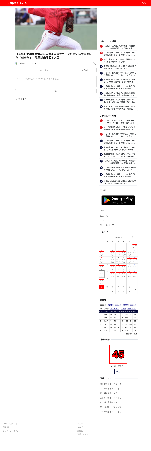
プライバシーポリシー (12, 431)
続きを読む (44, 70)
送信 (56, 91)
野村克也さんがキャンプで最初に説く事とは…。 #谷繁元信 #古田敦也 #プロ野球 (120, 81)
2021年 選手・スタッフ (110, 407)
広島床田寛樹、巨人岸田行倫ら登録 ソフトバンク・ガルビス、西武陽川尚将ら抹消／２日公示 (120, 101)
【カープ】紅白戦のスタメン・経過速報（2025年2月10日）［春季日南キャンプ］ (120, 121)
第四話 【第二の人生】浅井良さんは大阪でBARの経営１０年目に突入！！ (120, 67)
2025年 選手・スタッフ (111, 388)
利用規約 (6, 427)
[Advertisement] (118, 23)
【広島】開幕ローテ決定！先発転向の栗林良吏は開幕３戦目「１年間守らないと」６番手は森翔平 (120, 54)
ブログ (103, 220)
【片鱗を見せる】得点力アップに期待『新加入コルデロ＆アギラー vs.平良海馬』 (120, 87)
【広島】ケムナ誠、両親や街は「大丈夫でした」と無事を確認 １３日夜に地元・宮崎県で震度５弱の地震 (120, 47)
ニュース (104, 216)
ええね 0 (85, 70)
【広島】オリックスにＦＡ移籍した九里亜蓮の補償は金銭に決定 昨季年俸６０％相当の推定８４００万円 (120, 94)
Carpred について (10, 424)
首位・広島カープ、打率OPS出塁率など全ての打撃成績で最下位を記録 (120, 60)
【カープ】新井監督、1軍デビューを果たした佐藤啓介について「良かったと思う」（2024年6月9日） (120, 74)
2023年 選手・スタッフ (111, 398)
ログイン (145, 3)
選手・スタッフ (107, 225)
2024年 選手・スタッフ (111, 393)
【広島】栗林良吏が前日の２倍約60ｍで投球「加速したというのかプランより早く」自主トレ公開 (120, 169)
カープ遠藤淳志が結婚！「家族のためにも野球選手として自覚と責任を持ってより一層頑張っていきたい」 (120, 128)
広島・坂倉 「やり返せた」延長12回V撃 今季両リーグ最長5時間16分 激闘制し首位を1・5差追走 (120, 107)
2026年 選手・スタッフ (111, 384)
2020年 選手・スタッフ (111, 412)
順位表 (80, 431)
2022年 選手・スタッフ (111, 402)
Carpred (13, 2)
